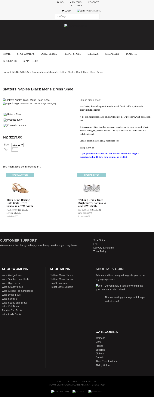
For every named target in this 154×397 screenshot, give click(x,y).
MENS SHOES (20, 72)
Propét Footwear (59, 283)
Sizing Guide (102, 365)
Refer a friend (14, 114)
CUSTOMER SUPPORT (18, 240)
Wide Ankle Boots (11, 314)
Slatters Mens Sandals (62, 279)
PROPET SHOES (72, 53)
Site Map (72, 381)
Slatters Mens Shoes (44, 72)
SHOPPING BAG (92, 10)
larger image (12, 103)
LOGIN (67, 10)
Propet (99, 345)
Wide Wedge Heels (12, 275)
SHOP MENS (112, 53)
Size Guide (99, 240)
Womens (100, 338)
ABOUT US (76, 2)
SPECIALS (93, 53)
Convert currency (16, 125)
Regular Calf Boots (12, 310)
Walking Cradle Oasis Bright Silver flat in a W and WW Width (92, 203)
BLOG (60, 2)
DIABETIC (131, 53)
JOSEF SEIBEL (49, 53)
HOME (7, 53)
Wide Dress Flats (11, 294)
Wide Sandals (9, 298)
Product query (15, 119)
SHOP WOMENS (26, 53)
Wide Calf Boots (11, 306)
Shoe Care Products (107, 361)
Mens (99, 341)
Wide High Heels (11, 283)
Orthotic (100, 357)
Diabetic (100, 353)
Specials (100, 349)
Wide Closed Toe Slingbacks (17, 290)
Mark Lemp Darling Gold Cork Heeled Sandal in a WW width (20, 203)
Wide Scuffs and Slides (14, 302)
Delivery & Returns (103, 247)
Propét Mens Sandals (61, 286)
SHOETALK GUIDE (111, 269)
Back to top (89, 381)
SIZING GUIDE (31, 61)
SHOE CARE (10, 61)
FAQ (80, 5)
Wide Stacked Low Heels (15, 279)
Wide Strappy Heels (12, 286)
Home (6, 72)
